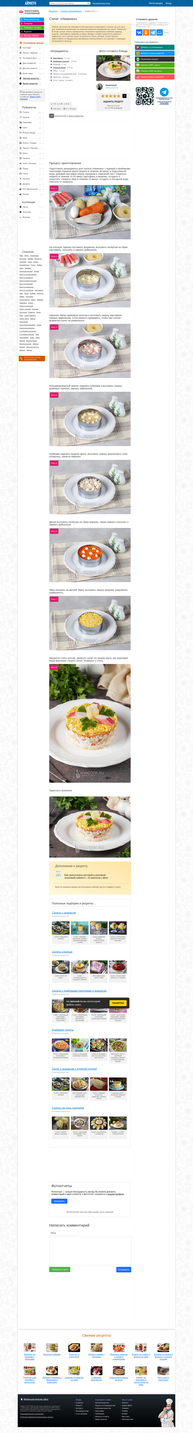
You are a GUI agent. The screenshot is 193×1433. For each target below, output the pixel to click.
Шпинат (22, 350)
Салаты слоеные (62, 951)
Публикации (99, 1414)
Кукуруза (40, 293)
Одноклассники (127, 1419)
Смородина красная (27, 328)
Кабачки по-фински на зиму (74, 1378)
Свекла (32, 319)
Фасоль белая (31, 341)
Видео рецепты (30, 83)
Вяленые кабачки (52, 1354)
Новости (79, 1405)
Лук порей (29, 297)
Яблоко (29, 350)
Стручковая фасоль (26, 334)
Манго (33, 300)
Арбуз (26, 256)
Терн (37, 334)
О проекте (79, 1403)
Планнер (28, 23)
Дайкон (39, 265)
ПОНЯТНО (118, 1003)
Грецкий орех (24, 265)
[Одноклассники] (146, 32)
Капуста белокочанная (27, 274)
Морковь (40, 300)
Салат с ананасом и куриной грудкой (74, 1068)
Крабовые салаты (63, 1029)
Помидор (31, 312)
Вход (168, 3)
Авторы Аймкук (31, 36)
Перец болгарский (26, 306)
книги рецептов (76, 116)
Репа (21, 315)
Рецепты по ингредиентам (105, 1405)
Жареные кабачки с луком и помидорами (119, 1356)
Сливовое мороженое (96, 1378)
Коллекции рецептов (103, 1408)
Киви (21, 293)
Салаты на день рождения (68, 1107)
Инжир (36, 271)
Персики (35, 309)
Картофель (39, 290)
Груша (33, 265)
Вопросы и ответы (102, 1416)
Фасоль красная (25, 344)
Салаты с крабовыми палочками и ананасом (79, 990)
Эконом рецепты (31, 78)
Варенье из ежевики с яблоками (29, 1356)
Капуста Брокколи (26, 278)
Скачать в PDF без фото (151, 71)
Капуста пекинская (26, 287)
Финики (22, 347)
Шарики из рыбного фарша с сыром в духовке (163, 1356)
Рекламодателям (82, 1411)
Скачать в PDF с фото (150, 65)
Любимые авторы (32, 27)
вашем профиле (116, 1194)
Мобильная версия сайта (36, 1399)
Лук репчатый (24, 300)
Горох (30, 262)
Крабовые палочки (61, 61)
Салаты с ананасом (64, 912)
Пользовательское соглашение (32, 1414)
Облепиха (23, 303)
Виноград (38, 259)
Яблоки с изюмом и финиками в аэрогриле (52, 1379)
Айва (21, 256)
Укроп (37, 338)
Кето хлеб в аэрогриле (163, 1378)
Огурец (30, 303)
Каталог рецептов (102, 1403)
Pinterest (125, 1403)
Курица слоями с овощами (96, 1355)
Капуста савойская (26, 290)
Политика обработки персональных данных (36, 1417)
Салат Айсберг (30, 315)
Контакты (79, 1408)
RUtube (124, 1414)
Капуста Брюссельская (27, 281)
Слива (38, 325)
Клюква (32, 293)
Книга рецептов (31, 19)
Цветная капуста (32, 347)
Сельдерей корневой (27, 325)
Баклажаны (34, 256)
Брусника (22, 259)
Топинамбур (23, 338)
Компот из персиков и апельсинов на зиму (141, 1381)
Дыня (21, 268)
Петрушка (23, 312)
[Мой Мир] (160, 32)
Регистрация (156, 3)
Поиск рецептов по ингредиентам (32, 358)
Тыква (32, 338)
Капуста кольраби (26, 284)
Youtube (125, 1411)
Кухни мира (99, 1411)
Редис (38, 312)
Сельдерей (23, 322)
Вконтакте (126, 1416)
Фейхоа (35, 344)
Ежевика (28, 268)
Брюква (30, 259)
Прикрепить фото (60, 1269)
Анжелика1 (111, 85)
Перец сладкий (25, 309)
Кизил (26, 293)
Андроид (24, 99)
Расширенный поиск (101, 3)
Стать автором (81, 1414)
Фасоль (22, 341)
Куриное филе (59, 68)
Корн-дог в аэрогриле (74, 1355)
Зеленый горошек (26, 271)
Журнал (28, 31)
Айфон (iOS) (35, 97)
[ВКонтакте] (139, 32)
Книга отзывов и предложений (32, 12)
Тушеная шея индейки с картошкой (29, 1379)
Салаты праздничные (71, 11)
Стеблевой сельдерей (27, 331)
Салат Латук (24, 319)
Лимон (21, 297)
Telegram (125, 1408)
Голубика (22, 262)
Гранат (35, 262)
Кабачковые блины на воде (118, 1378)
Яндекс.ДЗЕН (127, 1405)
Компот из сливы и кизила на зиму (141, 1355)
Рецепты (53, 11)
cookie (78, 1005)
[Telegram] (153, 32)
